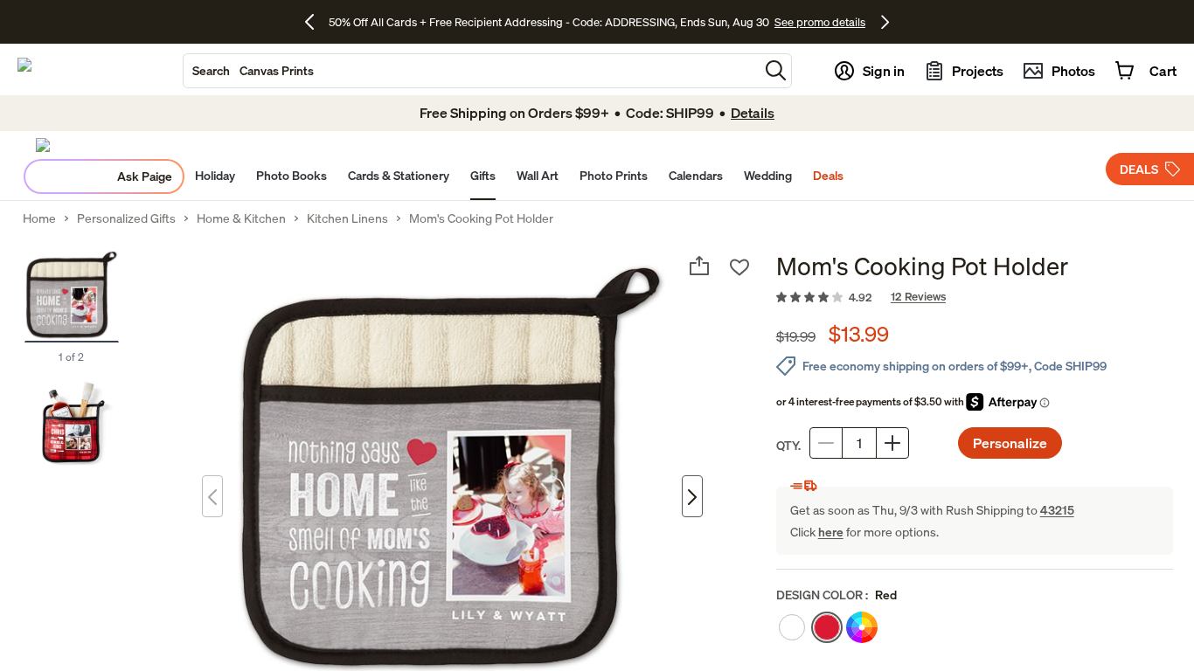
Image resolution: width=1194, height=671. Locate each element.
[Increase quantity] (892, 443)
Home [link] (39, 218)
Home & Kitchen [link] (241, 218)
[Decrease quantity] (826, 443)
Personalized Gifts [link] (126, 218)
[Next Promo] (885, 22)
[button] (775, 70)
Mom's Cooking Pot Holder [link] (481, 218)
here (830, 531)
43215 (1057, 510)
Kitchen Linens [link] (347, 218)
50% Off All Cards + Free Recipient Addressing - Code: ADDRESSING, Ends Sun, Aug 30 (549, 22)
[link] (974, 298)
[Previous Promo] (316, 22)
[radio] (792, 627)
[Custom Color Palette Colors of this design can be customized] (862, 627)
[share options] (699, 265)
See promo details (819, 22)
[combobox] (471, 70)
